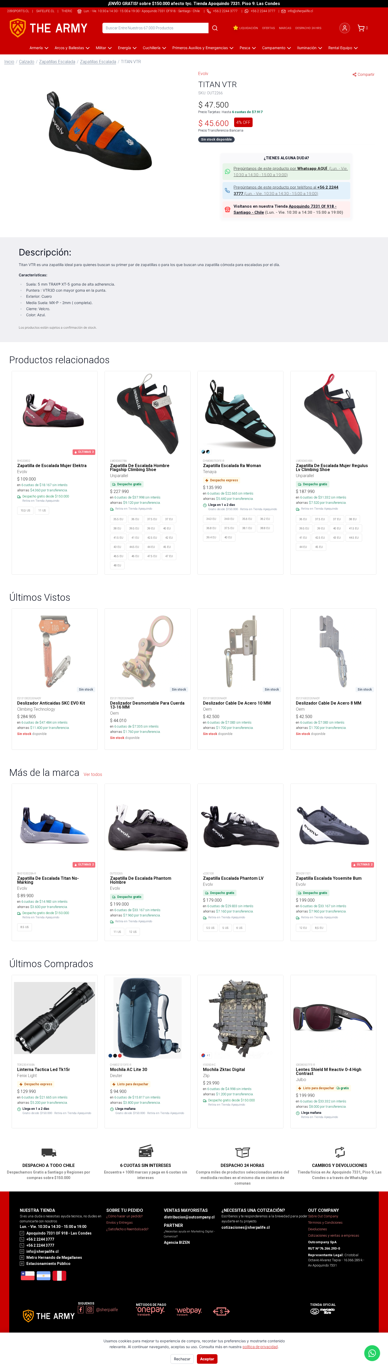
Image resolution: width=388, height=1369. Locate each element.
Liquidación (248, 28)
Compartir (366, 74)
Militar (101, 47)
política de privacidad (260, 1346)
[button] (102, 133)
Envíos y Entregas (119, 1222)
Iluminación (306, 47)
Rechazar (182, 1359)
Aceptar (207, 1359)
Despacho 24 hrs (308, 28)
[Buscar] (215, 28)
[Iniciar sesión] (344, 28)
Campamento (273, 47)
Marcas (285, 28)
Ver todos (93, 774)
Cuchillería (151, 47)
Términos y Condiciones (325, 1222)
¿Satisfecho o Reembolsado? (127, 1229)
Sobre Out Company (323, 1216)
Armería (36, 47)
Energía (124, 47)
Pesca (245, 47)
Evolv (203, 73)
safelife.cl (45, 11)
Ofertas (268, 28)
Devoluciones (317, 1229)
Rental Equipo (340, 47)
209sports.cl (18, 11)
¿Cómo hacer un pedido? (124, 1216)
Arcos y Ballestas (69, 47)
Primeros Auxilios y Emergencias (200, 47)
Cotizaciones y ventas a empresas (333, 1235)
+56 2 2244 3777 (263, 11)
